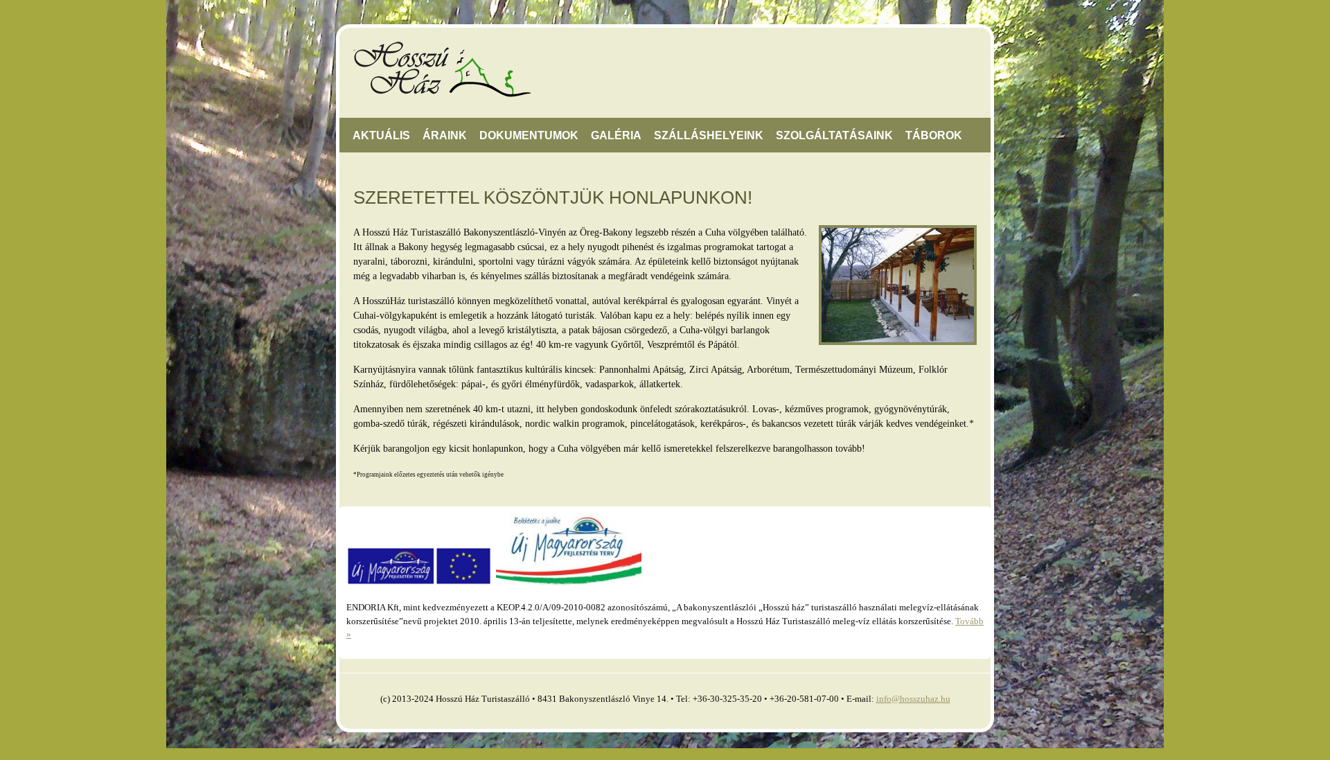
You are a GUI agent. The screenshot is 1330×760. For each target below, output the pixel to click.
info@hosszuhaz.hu (913, 698)
